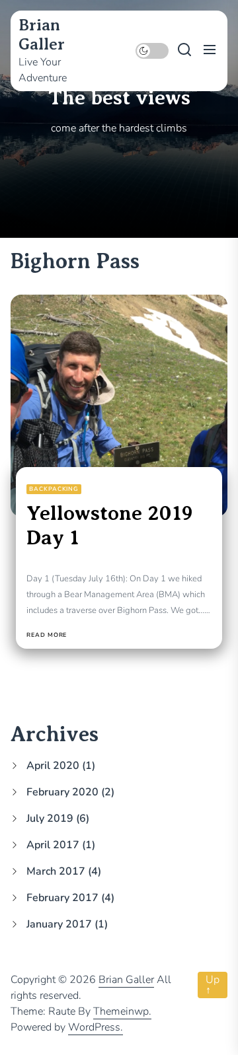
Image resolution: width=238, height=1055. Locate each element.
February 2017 (62, 898)
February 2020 (62, 792)
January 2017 (59, 924)
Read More (46, 635)
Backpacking (54, 489)
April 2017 (52, 845)
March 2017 (55, 871)
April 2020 (52, 765)
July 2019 (49, 818)
